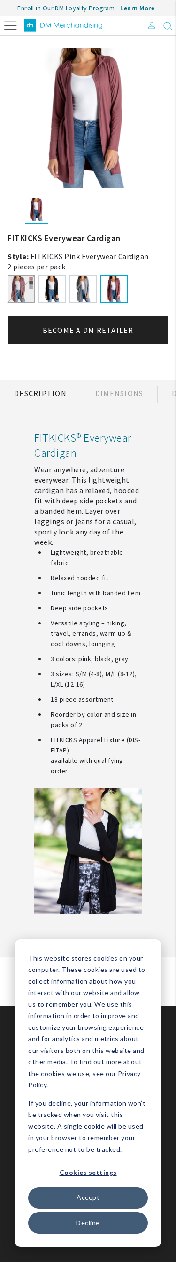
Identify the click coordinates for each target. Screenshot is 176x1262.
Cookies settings (88, 1172)
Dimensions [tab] (119, 393)
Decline (88, 1223)
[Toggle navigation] (10, 25)
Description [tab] (40, 393)
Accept (88, 1197)
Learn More (137, 8)
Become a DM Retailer (88, 330)
